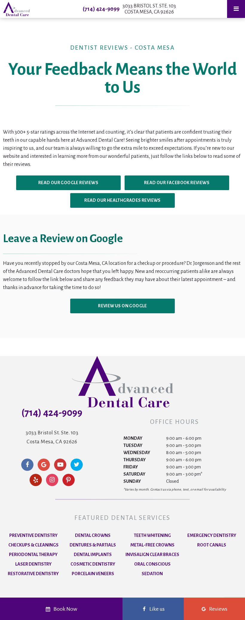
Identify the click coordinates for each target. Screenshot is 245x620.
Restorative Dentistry (33, 573)
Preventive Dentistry (33, 535)
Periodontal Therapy (33, 554)
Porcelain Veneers (93, 573)
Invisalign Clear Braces (152, 554)
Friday (130, 467)
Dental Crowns (93, 535)
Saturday (134, 474)
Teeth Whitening (152, 535)
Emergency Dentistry (211, 535)
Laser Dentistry (33, 564)
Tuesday (133, 445)
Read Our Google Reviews (68, 182)
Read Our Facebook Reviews (176, 182)
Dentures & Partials (93, 545)
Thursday (134, 459)
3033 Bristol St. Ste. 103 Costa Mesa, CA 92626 (149, 9)
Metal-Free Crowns (152, 545)
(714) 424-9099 (101, 9)
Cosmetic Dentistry (93, 564)
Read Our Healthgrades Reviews (122, 200)
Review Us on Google (122, 305)
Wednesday (136, 452)
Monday (133, 438)
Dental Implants (93, 554)
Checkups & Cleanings (33, 545)
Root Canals (211, 545)
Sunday (132, 481)
